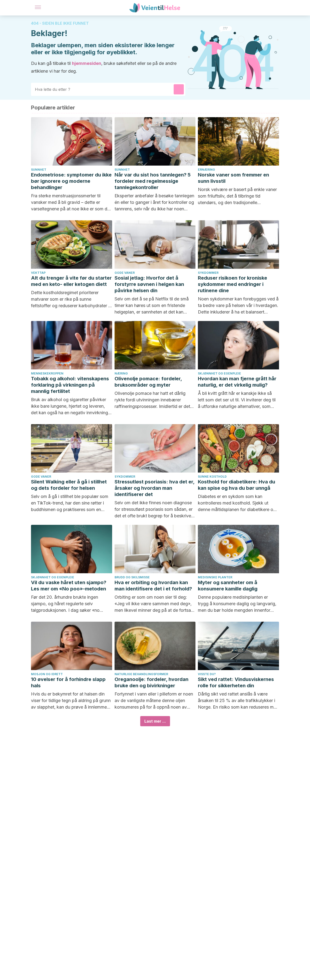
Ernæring (206, 169)
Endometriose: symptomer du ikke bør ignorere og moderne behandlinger (71, 181)
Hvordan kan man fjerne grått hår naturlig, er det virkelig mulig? (237, 382)
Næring (121, 373)
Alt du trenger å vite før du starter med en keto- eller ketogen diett (71, 281)
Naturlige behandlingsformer (141, 674)
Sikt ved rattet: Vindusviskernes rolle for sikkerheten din (236, 682)
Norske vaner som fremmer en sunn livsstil (233, 178)
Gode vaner (125, 273)
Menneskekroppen (47, 373)
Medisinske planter (215, 577)
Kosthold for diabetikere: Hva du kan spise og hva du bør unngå (236, 485)
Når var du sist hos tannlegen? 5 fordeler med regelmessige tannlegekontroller (153, 181)
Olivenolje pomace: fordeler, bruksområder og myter (148, 382)
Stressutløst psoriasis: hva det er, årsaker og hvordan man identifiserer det (154, 488)
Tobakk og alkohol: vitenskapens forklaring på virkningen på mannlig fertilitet (70, 385)
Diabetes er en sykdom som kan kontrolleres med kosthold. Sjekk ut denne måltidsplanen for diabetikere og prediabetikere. (237, 503)
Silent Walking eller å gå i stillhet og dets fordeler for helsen (69, 485)
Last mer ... (155, 721)
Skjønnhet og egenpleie (219, 373)
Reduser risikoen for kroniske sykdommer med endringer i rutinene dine (232, 284)
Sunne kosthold (212, 476)
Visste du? (207, 674)
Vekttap (38, 273)
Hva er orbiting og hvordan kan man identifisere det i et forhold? (153, 586)
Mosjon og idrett (47, 674)
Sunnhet (38, 169)
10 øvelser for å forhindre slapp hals (68, 682)
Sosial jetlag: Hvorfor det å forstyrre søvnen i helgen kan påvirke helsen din (149, 284)
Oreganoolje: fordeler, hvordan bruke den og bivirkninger (151, 682)
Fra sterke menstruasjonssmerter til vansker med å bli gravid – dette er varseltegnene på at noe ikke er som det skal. (71, 202)
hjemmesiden (86, 63)
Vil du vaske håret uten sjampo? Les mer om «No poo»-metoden (68, 586)
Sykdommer (208, 273)
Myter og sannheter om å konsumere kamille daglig (227, 586)
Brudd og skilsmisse (132, 577)
